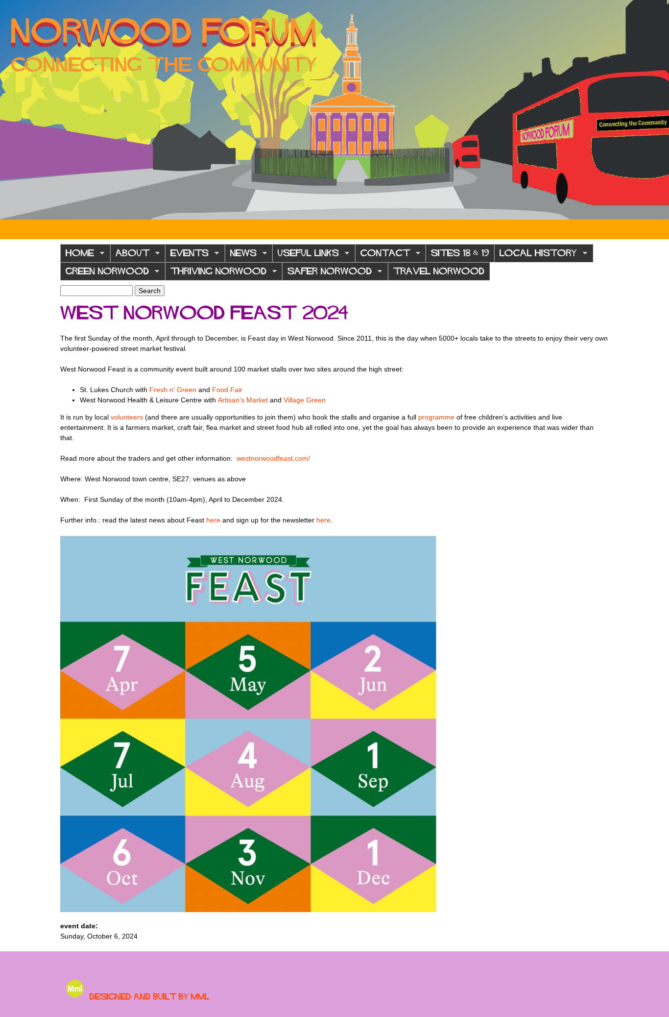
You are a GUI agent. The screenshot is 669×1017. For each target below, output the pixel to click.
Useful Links (305, 255)
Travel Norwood (438, 271)
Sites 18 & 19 (460, 252)
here (213, 520)
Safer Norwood (327, 274)
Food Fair (227, 390)
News (241, 255)
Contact (382, 255)
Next (654, 110)
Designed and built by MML (149, 996)
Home (77, 255)
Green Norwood (104, 274)
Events (187, 255)
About (129, 255)
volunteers (127, 417)
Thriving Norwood (215, 274)
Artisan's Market (243, 400)
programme (436, 417)
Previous (14, 110)
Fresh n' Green (172, 390)
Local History (535, 255)
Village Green (305, 400)
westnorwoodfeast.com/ (273, 458)
